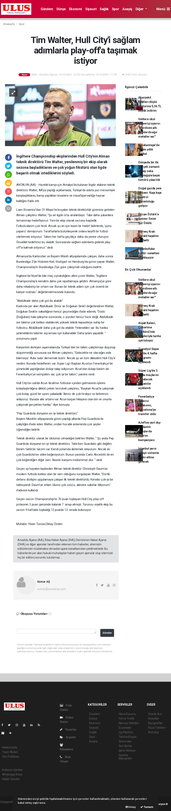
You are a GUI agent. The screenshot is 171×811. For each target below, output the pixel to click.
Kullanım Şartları (12, 770)
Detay (132, 807)
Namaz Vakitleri (129, 723)
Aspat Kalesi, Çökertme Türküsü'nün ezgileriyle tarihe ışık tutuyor (149, 331)
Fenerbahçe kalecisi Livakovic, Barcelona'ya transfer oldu (147, 405)
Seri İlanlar (125, 746)
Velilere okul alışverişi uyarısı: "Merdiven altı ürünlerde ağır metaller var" (149, 127)
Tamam (148, 807)
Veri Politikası (10, 756)
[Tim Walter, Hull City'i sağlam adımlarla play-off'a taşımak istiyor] (60, 115)
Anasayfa (9, 24)
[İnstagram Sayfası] (18, 725)
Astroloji (153, 732)
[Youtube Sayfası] (26, 725)
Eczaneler (125, 727)
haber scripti (8, 806)
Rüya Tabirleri (156, 727)
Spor (115, 9)
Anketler (153, 718)
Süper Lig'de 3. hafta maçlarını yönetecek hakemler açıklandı (148, 379)
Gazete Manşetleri (125, 756)
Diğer (140, 9)
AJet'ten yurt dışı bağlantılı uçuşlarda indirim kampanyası (149, 431)
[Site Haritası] (4, 733)
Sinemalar (125, 741)
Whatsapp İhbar (12, 774)
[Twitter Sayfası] (11, 725)
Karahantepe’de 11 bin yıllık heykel (148, 149)
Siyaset (90, 9)
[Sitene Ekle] (12, 733)
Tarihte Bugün (128, 736)
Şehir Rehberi (127, 750)
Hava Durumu (127, 714)
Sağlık (104, 9)
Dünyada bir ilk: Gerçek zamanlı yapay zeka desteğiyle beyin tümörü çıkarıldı (149, 171)
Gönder (107, 632)
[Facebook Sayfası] (3, 725)
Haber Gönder (11, 779)
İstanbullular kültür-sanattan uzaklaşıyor (148, 253)
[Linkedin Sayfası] (33, 725)
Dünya (61, 9)
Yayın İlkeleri (10, 752)
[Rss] (40, 725)
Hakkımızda (9, 747)
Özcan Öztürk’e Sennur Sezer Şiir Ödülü (148, 219)
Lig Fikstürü (126, 732)
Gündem (47, 9)
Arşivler (70, 737)
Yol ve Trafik (127, 718)
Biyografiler (155, 723)
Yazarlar (70, 729)
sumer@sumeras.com (51, 589)
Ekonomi (75, 9)
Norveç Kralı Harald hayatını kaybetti (148, 236)
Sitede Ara (155, 714)
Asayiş (127, 9)
